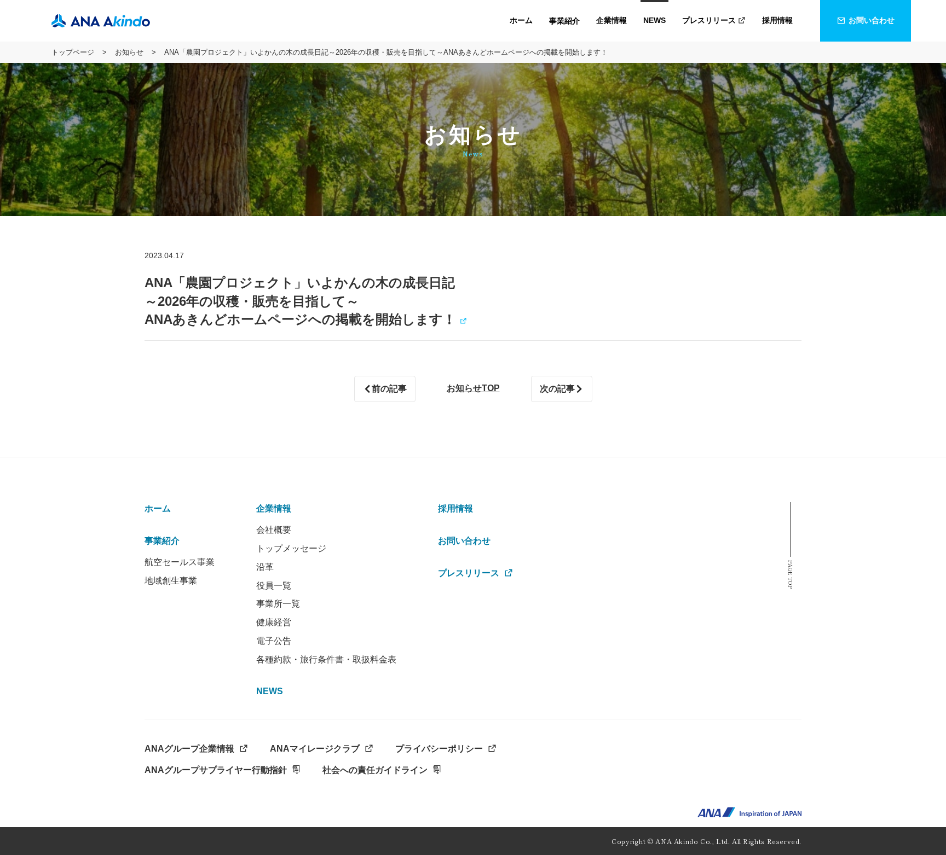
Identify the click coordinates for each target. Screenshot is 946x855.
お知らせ (129, 52)
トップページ (72, 52)
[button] (564, 21)
